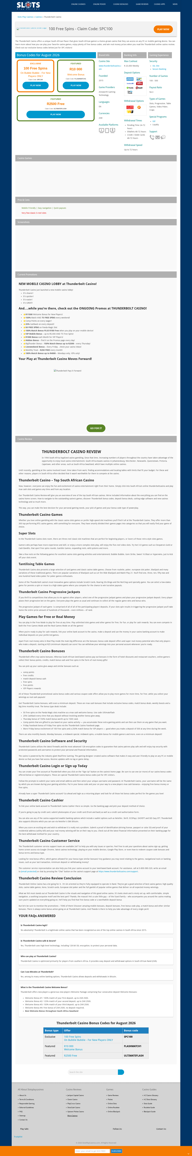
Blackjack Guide (149, 1112)
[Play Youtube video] (96, 393)
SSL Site (156, 66)
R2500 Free (70, 1055)
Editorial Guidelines (26, 1108)
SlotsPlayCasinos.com (91, 1143)
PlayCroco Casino (73, 1104)
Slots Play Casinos (25, 17)
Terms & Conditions (26, 1099)
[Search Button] (121, 1072)
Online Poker (99, 4)
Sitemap (22, 1116)
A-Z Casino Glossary (151, 1095)
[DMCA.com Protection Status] (52, 1131)
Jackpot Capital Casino (75, 1095)
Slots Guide (148, 1104)
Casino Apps (159, 4)
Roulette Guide (149, 1108)
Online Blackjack (114, 1112)
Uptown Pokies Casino (75, 1112)
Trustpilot (18, 1137)
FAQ (20, 1112)
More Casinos (72, 1116)
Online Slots (112, 1104)
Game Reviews (142, 4)
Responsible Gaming (26, 1104)
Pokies (110, 1099)
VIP (154, 121)
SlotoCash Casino (73, 1108)
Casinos (38, 17)
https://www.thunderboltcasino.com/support (118, 871)
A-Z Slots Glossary (150, 1099)
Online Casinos (78, 4)
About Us (22, 1095)
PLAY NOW (35, 85)
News (175, 4)
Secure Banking (159, 69)
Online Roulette (113, 1108)
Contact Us (23, 1120)
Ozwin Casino (72, 1099)
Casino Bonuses (120, 4)
